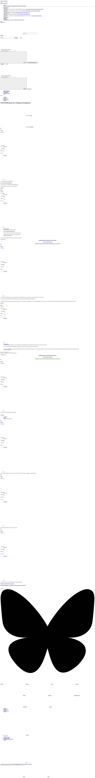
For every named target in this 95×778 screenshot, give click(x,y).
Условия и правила (6, 738)
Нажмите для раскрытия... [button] (8, 235)
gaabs (31, 115)
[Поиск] (48, 33)
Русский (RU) (6, 735)
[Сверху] (15, 751)
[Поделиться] (15, 167)
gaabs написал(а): (6, 228)
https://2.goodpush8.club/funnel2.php (6, 182)
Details (30, 764)
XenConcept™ (17, 764)
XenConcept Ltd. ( (26, 764)
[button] (1, 2)
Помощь (5, 739)
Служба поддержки (7, 737)
